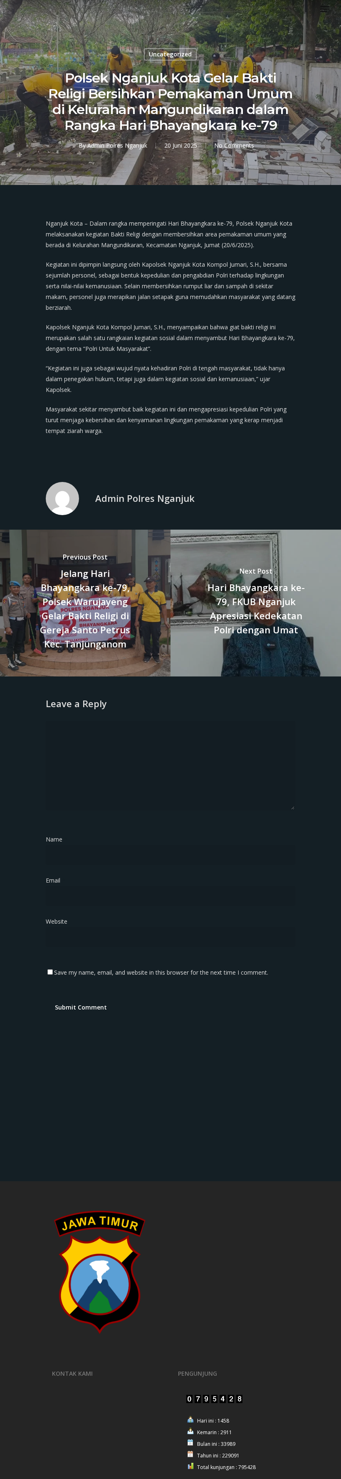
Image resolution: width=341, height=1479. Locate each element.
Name (56, 839)
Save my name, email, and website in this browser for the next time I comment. (161, 972)
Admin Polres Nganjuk (117, 145)
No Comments (234, 145)
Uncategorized (170, 54)
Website (56, 921)
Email (55, 880)
